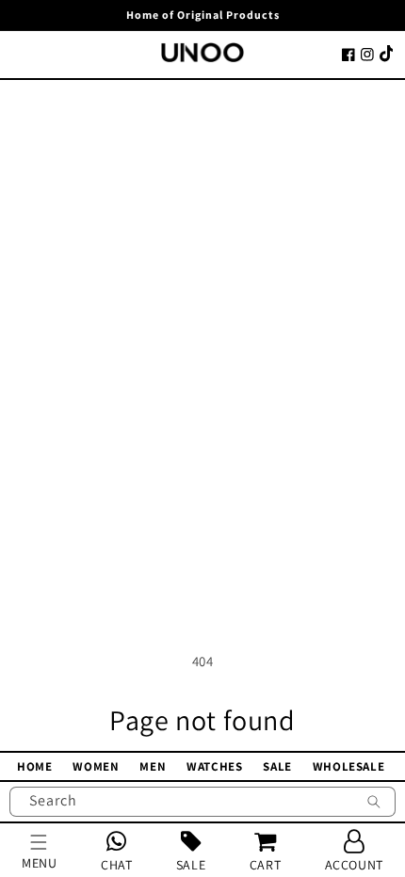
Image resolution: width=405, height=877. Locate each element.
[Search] (374, 804)
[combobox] (202, 802)
